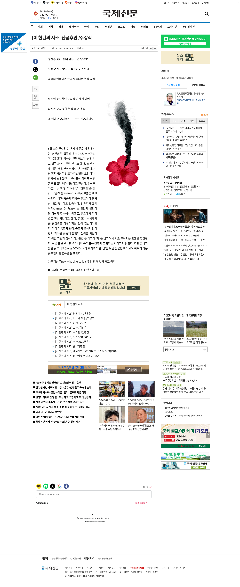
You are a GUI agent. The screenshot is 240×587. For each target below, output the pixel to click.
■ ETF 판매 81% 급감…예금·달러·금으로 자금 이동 (59, 392)
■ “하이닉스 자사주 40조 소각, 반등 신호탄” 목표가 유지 (61, 407)
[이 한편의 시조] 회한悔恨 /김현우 (73, 337)
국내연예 (170, 206)
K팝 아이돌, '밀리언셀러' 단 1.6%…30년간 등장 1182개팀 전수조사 (196, 245)
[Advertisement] (123, 210)
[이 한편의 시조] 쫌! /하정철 (70, 346)
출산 (187, 186)
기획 (133, 27)
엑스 (48, 2)
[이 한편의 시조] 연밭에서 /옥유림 (73, 313)
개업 (176, 186)
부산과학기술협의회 (59, 558)
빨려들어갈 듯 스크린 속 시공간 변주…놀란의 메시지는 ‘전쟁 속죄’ (195, 239)
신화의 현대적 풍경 (172, 376)
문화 (97, 27)
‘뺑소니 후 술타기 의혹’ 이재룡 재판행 (181, 235)
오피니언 (172, 27)
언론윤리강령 (152, 567)
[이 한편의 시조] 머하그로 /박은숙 (73, 341)
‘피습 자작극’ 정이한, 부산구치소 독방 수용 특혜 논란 (112, 427)
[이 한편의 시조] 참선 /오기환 (71, 323)
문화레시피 (172, 385)
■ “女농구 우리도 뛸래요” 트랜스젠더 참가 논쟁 (57, 382)
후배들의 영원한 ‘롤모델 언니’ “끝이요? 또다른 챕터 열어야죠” (193, 230)
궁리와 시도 (172, 362)
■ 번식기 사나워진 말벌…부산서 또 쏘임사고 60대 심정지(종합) (65, 397)
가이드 (168, 194)
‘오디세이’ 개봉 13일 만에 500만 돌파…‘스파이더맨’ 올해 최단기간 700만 (141, 403)
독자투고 (111, 567)
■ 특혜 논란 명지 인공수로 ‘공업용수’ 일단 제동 (56, 421)
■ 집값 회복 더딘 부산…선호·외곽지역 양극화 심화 (58, 402)
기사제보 (122, 567)
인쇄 (35, 89)
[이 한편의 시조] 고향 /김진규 (71, 327)
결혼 (182, 186)
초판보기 (195, 2)
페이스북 (37, 2)
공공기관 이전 (167, 78)
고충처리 (165, 567)
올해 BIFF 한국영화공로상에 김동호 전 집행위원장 (141, 427)
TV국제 (158, 27)
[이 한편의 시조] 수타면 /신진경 (72, 332)
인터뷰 (144, 27)
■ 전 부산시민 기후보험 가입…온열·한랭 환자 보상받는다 (62, 387)
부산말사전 (189, 27)
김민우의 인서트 (174, 373)
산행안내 (167, 190)
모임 (171, 186)
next (208, 435)
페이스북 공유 (35, 61)
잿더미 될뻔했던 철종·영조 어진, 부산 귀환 (183, 391)
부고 (198, 186)
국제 (86, 27)
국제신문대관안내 (105, 558)
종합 (165, 120)
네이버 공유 (35, 78)
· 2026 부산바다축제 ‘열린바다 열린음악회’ (183, 415)
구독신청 (205, 2)
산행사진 (188, 190)
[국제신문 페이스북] (62, 270)
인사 (165, 186)
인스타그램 (82, 2)
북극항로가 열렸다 (184, 78)
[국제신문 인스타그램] (87, 270)
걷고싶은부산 (75, 558)
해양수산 (74, 27)
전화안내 (79, 567)
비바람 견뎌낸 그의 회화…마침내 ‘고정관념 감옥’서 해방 (189, 365)
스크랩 (35, 105)
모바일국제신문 (179, 567)
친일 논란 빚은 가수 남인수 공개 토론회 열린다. (186, 254)
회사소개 (68, 567)
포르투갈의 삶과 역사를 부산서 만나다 (180, 380)
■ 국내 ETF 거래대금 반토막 (47, 411)
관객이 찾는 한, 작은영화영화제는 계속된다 (183, 368)
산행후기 (178, 190)
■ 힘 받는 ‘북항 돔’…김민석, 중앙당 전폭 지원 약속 (58, 416)
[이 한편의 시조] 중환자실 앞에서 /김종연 (77, 356)
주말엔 (108, 27)
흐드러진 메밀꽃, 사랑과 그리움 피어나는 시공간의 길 (196, 342)
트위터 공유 (35, 69)
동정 (193, 186)
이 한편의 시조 (75, 304)
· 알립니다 (168, 411)
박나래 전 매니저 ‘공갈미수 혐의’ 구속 (181, 259)
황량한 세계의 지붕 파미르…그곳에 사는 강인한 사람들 (173, 342)
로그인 (166, 2)
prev (162, 435)
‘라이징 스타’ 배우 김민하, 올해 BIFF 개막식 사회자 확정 (190, 250)
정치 (50, 27)
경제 (61, 27)
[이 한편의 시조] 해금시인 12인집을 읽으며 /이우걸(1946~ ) (87, 351)
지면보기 (185, 2)
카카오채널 (58, 2)
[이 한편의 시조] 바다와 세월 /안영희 (75, 318)
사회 (40, 27)
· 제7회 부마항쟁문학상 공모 (176, 408)
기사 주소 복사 (35, 97)
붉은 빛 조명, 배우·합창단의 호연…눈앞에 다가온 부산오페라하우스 (194, 388)
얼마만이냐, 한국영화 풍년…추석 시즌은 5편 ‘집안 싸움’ (190, 226)
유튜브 (70, 2)
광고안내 (90, 567)
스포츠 (121, 27)
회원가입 (175, 2)
